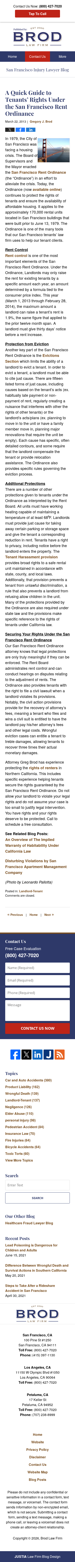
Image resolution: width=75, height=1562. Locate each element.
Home (12, 56)
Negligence (18, 1106)
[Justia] (49, 1055)
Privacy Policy (37, 1449)
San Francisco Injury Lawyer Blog (37, 36)
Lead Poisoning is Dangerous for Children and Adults (31, 1247)
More (62, 56)
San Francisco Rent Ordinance (38, 172)
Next (49, 914)
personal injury (20, 1120)
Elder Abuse (19, 1113)
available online (47, 189)
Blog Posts (37, 1479)
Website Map (38, 1472)
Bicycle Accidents (22, 1146)
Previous (15, 914)
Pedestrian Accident (24, 1126)
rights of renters (43, 767)
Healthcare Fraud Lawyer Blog (29, 1223)
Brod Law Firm (51, 1538)
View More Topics (19, 1160)
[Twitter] (26, 1055)
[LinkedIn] (37, 1055)
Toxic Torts (17, 1153)
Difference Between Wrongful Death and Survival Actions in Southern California (37, 1268)
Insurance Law (20, 1133)
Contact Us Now (37, 1028)
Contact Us (37, 56)
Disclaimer (37, 1457)
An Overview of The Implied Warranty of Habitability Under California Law (32, 845)
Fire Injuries (17, 1140)
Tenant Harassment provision (31, 557)
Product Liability (22, 1086)
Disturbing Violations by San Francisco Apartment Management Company (36, 866)
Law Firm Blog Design (37, 1556)
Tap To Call (37, 13)
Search (37, 1198)
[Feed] (60, 1055)
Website (37, 1442)
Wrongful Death (22, 1093)
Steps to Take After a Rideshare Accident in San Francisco (30, 1288)
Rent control (16, 255)
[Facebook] (15, 1055)
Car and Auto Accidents (28, 1080)
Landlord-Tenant (31, 891)
